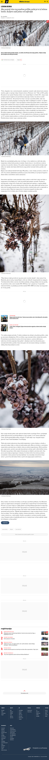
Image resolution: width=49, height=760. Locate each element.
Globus (2, 733)
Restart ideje (30, 711)
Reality (46, 716)
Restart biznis (30, 710)
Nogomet (11, 711)
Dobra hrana (3, 738)
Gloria (2, 739)
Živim (2, 744)
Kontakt (11, 736)
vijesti (2, 707)
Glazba (37, 714)
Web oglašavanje (13, 733)
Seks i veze (20, 714)
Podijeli (18, 59)
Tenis (11, 714)
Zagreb (2, 714)
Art (36, 710)
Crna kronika (3, 713)
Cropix (2, 748)
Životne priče (21, 717)
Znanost (20, 711)
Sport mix (11, 717)
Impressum (12, 728)
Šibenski (2, 747)
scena (46, 707)
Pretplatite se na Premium (40, 748)
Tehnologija (21, 710)
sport (11, 707)
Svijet (2, 711)
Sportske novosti (4, 732)
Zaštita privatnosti (13, 731)
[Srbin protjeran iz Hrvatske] (44, 638)
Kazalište (37, 716)
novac (29, 707)
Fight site (11, 716)
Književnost (38, 713)
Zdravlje (20, 713)
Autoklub (2, 735)
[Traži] (47, 2)
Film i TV (37, 711)
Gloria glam (3, 741)
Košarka (11, 713)
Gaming (20, 719)
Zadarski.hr (3, 745)
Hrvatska (2, 710)
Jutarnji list (3, 728)
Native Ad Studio (4, 750)
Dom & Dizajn (3, 736)
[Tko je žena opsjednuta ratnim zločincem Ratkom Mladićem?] (44, 654)
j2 (19, 707)
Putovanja (20, 716)
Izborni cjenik (12, 732)
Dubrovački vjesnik (4, 742)
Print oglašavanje (13, 735)
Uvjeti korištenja (12, 729)
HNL (11, 710)
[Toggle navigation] (1, 1)
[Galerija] (24, 33)
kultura (38, 707)
